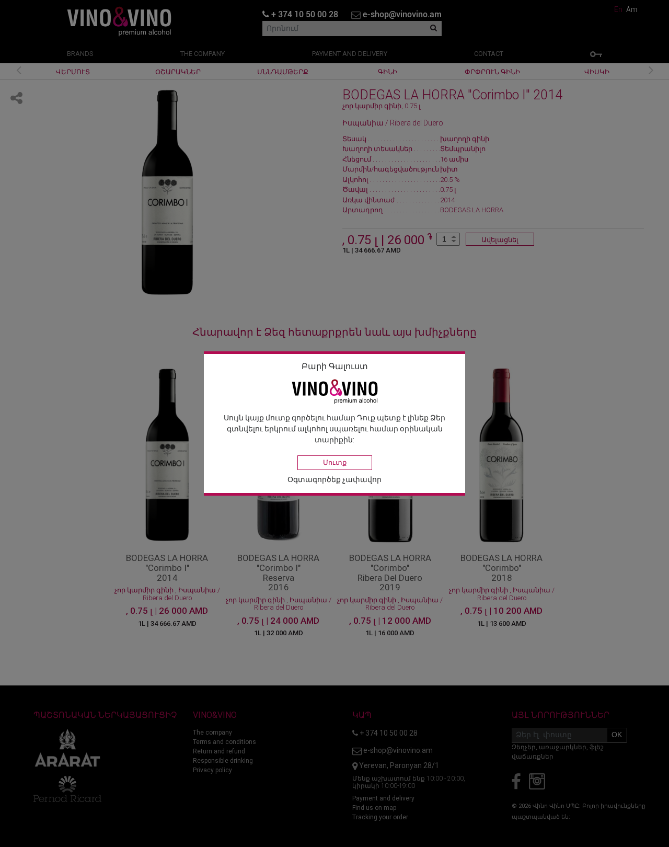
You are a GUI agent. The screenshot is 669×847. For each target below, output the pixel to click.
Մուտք (335, 462)
